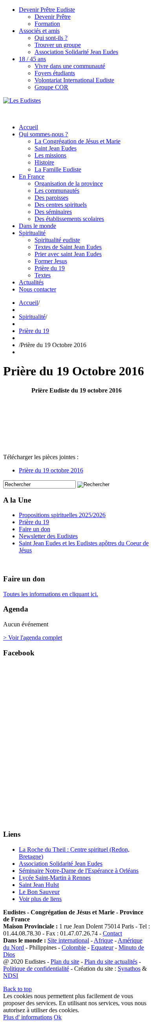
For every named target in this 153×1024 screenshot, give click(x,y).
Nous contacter (37, 289)
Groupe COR (51, 87)
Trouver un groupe (58, 45)
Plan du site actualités (110, 961)
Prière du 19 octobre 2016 (51, 470)
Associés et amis (39, 30)
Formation (47, 23)
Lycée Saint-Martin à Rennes (55, 877)
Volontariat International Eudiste (74, 80)
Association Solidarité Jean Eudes (76, 52)
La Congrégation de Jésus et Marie (77, 141)
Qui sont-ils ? (51, 37)
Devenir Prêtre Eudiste (47, 9)
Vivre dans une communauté (70, 66)
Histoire (44, 162)
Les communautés (57, 190)
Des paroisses (51, 197)
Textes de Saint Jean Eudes (68, 247)
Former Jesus (51, 261)
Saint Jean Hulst (39, 884)
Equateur (102, 947)
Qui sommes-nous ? (43, 134)
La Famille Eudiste (58, 169)
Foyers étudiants (55, 73)
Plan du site (65, 961)
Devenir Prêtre (53, 16)
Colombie (74, 947)
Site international (68, 940)
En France (31, 176)
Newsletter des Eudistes (48, 536)
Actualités (31, 282)
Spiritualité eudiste (57, 240)
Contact (112, 933)
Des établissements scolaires (69, 218)
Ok (58, 1017)
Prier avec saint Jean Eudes (68, 254)
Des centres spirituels (61, 204)
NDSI (10, 975)
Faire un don (34, 529)
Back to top (17, 989)
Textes (43, 275)
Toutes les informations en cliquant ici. (50, 594)
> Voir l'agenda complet (32, 637)
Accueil (28, 127)
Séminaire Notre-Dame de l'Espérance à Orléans (78, 870)
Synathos (129, 968)
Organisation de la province (69, 183)
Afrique (103, 940)
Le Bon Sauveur (39, 891)
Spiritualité (32, 233)
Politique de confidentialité (36, 968)
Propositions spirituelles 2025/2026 (62, 515)
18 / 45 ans (32, 59)
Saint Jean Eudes (55, 148)
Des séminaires (53, 211)
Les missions (50, 155)
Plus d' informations (27, 1017)
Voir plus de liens (40, 899)
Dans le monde (37, 226)
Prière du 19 (50, 268)
